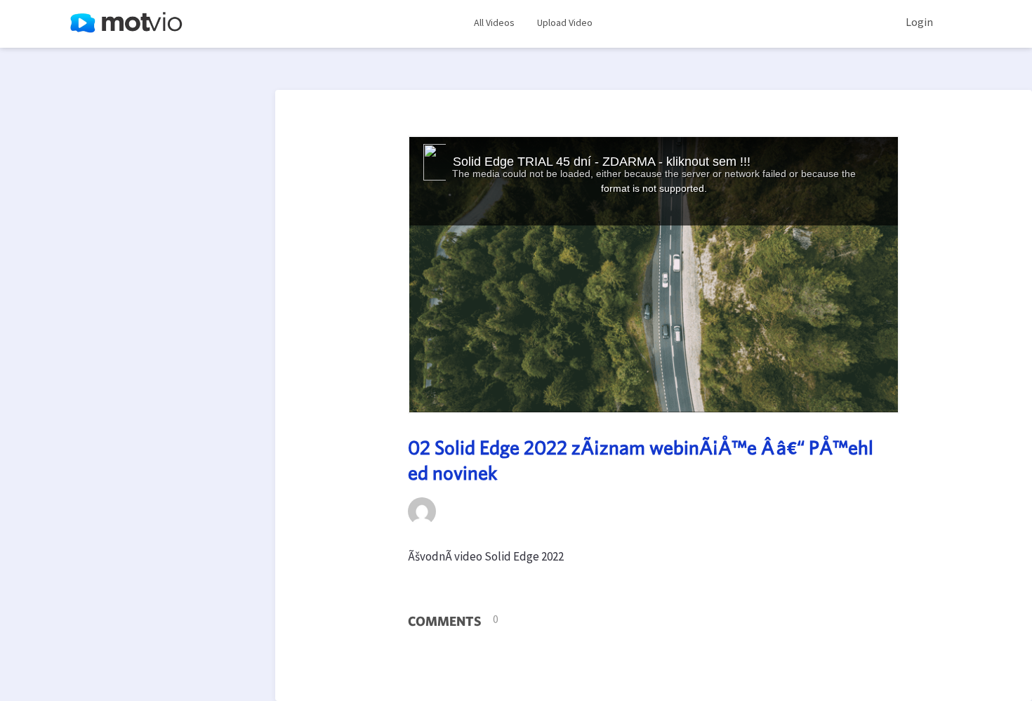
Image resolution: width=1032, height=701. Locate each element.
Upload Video (565, 22)
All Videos (494, 22)
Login (919, 22)
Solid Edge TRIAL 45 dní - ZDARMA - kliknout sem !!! (601, 162)
